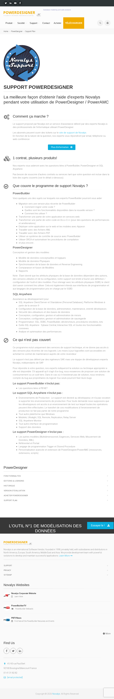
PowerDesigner (16, 31)
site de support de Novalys (72, 132)
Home (6, 31)
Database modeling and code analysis (57, 10)
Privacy (7, 570)
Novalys (56, 694)
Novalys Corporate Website (23, 593)
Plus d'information (60, 147)
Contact (46, 23)
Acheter (57, 23)
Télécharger (73, 23)
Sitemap (8, 575)
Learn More (64, 555)
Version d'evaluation (14, 490)
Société (21, 23)
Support (33, 23)
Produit (8, 23)
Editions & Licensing (14, 481)
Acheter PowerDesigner (16, 495)
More (108, 633)
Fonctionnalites (12, 476)
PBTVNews (16, 618)
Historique (9, 486)
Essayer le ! (98, 525)
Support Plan (30, 31)
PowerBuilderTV (18, 606)
